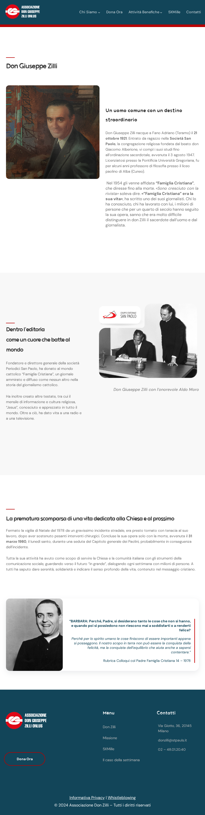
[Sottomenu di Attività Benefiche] (161, 12)
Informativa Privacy (87, 797)
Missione (110, 738)
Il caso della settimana (121, 760)
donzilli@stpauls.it (172, 740)
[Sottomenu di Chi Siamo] (99, 12)
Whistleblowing (122, 797)
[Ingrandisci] (93, 91)
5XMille (108, 749)
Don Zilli (109, 727)
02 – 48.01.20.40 (172, 749)
